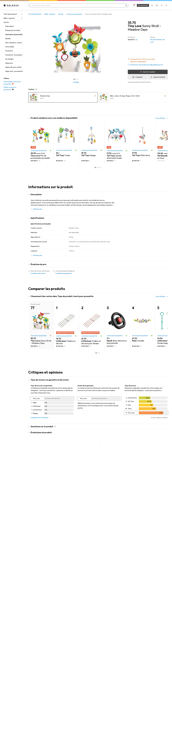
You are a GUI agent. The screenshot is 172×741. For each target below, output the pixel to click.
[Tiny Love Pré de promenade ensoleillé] (41, 143)
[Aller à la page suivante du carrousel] (164, 143)
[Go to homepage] (11, 5)
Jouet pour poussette (13, 34)
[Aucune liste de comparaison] (156, 5)
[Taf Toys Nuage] (91, 143)
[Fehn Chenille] (142, 325)
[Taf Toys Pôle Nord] (142, 143)
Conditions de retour (38, 273)
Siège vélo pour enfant (13, 67)
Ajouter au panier (149, 72)
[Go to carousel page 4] (100, 167)
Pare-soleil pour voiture (13, 43)
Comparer (139, 77)
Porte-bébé (9, 47)
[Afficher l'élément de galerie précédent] (28, 48)
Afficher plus (37, 209)
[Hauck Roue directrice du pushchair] (117, 325)
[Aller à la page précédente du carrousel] (32, 143)
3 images (76, 82)
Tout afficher (160, 118)
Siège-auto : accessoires (14, 71)
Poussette (9, 51)
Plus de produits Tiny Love (157, 39)
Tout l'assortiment (10, 14)
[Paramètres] (133, 5)
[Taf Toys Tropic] (66, 143)
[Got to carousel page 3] (77, 79)
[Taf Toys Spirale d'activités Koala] (117, 143)
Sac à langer (9, 59)
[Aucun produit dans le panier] (166, 5)
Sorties (6, 22)
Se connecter (143, 5)
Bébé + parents (9, 18)
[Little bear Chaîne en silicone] (66, 325)
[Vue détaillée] (52, 406)
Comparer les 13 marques (39, 418)
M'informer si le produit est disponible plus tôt (146, 65)
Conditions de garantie (63, 273)
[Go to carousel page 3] (98, 167)
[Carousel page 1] (74, 79)
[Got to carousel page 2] (75, 79)
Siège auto (9, 63)
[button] (148, 60)
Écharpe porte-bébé (12, 30)
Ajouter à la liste (159, 77)
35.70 (132, 23)
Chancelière (9, 26)
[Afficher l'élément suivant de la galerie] (124, 48)
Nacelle (8, 39)
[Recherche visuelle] (126, 5)
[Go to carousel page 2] (96, 167)
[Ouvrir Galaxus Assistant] (152, 5)
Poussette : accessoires (13, 55)
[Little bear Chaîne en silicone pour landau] (91, 325)
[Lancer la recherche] (30, 5)
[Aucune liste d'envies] (161, 5)
